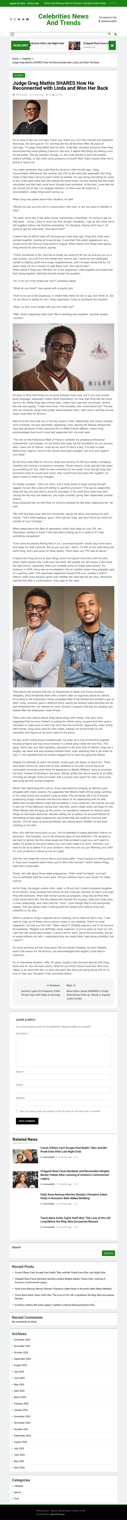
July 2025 (19, 1371)
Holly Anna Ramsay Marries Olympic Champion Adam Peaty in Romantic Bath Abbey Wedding (63, 1288)
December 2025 (22, 1339)
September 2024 (22, 1435)
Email (20, 1084)
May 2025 (19, 1384)
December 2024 (22, 1416)
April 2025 (19, 1390)
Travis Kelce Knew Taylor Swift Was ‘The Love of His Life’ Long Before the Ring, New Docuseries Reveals (76, 3)
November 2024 (22, 1422)
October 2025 (21, 1352)
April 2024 (19, 1467)
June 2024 (19, 1454)
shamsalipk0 (22, 94)
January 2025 (21, 1410)
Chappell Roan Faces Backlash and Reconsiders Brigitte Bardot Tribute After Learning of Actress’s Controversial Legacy (74, 1175)
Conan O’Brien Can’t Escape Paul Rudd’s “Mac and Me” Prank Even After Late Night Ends (60, 1272)
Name (20, 1071)
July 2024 (19, 1448)
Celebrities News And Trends (63, 19)
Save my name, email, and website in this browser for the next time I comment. (60, 1111)
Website (20, 1098)
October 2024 (21, 1429)
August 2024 (20, 1442)
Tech (16, 1498)
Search (16, 1247)
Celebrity (19, 75)
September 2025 (22, 1358)
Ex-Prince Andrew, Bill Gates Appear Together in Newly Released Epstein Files (55, 1305)
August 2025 (20, 1365)
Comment (22, 1033)
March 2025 (20, 1397)
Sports (17, 1492)
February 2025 (21, 1403)
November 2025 (22, 1346)
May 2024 (19, 1461)
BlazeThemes (58, 1514)
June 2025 (19, 1378)
